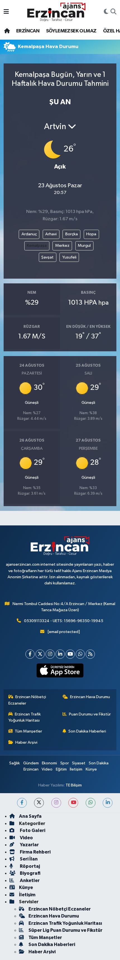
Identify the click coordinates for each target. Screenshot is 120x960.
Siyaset (78, 763)
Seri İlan (28, 859)
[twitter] (39, 803)
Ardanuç (29, 234)
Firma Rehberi (35, 852)
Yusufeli (69, 257)
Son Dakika (99, 763)
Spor (64, 763)
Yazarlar (29, 844)
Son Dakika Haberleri (87, 731)
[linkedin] (107, 803)
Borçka (71, 234)
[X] (40, 654)
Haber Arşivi (26, 742)
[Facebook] (30, 654)
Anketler (29, 880)
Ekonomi (49, 763)
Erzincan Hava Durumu (90, 697)
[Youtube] (70, 654)
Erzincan (31, 769)
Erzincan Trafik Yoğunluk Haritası (24, 717)
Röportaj (29, 866)
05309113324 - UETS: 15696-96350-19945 (63, 621)
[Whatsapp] (80, 654)
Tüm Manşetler (28, 731)
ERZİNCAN (27, 31)
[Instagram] (50, 654)
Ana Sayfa (30, 816)
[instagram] (56, 803)
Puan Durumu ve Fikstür (90, 714)
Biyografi (29, 873)
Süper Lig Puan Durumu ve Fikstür (65, 930)
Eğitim (61, 769)
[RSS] (90, 654)
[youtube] (73, 803)
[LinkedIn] (60, 654)
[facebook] (22, 803)
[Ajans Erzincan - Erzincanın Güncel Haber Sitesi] (56, 11)
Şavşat (47, 257)
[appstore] (60, 671)
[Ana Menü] (6, 12)
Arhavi (51, 234)
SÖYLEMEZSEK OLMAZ (71, 31)
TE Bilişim (74, 785)
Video (47, 769)
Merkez (62, 245)
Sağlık (14, 763)
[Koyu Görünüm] (106, 12)
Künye (91, 769)
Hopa (91, 234)
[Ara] (113, 12)
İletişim (76, 769)
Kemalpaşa (37, 245)
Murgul (84, 245)
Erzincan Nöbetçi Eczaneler (27, 700)
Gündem (31, 763)
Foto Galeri (32, 830)
